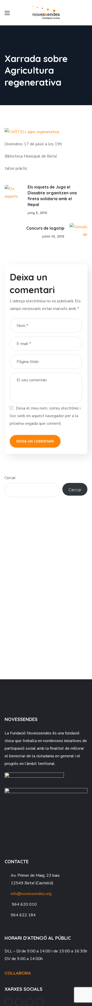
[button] (85, 12)
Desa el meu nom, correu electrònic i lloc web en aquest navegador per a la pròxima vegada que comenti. (45, 415)
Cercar (10, 478)
